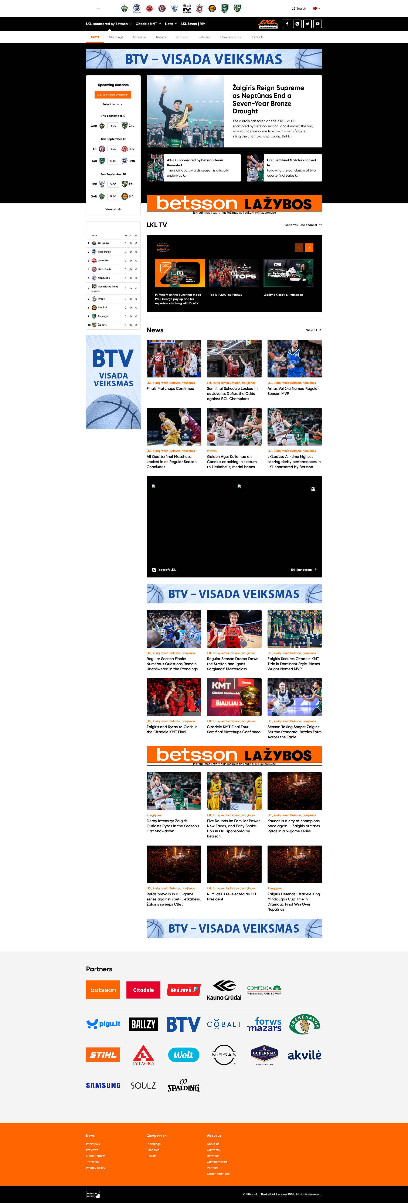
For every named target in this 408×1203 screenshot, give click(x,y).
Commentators (230, 37)
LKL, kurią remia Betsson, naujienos (171, 383)
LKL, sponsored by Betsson (107, 24)
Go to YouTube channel (301, 225)
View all (110, 209)
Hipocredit (104, 251)
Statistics (182, 37)
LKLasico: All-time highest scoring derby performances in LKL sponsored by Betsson (294, 461)
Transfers (92, 1161)
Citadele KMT (146, 24)
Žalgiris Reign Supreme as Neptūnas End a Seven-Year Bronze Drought (268, 99)
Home (95, 37)
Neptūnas (103, 277)
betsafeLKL (167, 570)
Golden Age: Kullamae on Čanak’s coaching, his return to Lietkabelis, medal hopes (232, 461)
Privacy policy (95, 1167)
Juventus (103, 260)
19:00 (113, 161)
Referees (204, 37)
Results (161, 37)
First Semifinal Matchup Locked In (291, 162)
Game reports (95, 1155)
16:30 (113, 148)
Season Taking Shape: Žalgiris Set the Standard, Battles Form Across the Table (295, 731)
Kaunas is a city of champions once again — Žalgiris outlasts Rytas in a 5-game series (294, 826)
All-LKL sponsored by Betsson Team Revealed (195, 162)
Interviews (93, 1144)
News (169, 24)
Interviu (212, 451)
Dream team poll (218, 1173)
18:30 (113, 125)
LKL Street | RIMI (193, 24)
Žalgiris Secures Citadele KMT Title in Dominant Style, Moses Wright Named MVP (294, 663)
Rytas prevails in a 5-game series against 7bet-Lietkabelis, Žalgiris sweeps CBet (174, 899)
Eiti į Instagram (301, 569)
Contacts (257, 37)
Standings (116, 37)
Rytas (101, 298)
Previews (92, 1150)
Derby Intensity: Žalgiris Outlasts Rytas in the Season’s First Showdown (173, 826)
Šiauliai (102, 307)
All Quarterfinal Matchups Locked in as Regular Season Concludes (172, 461)
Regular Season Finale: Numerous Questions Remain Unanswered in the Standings (172, 663)
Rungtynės (154, 815)
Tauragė (102, 316)
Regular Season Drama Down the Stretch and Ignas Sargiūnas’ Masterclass (232, 663)
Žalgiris (102, 324)
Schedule (139, 37)
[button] (309, 247)
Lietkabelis (104, 269)
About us (213, 1144)
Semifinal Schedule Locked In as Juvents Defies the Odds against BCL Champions (232, 393)
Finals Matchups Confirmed (170, 388)
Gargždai (103, 242)
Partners (212, 1167)
